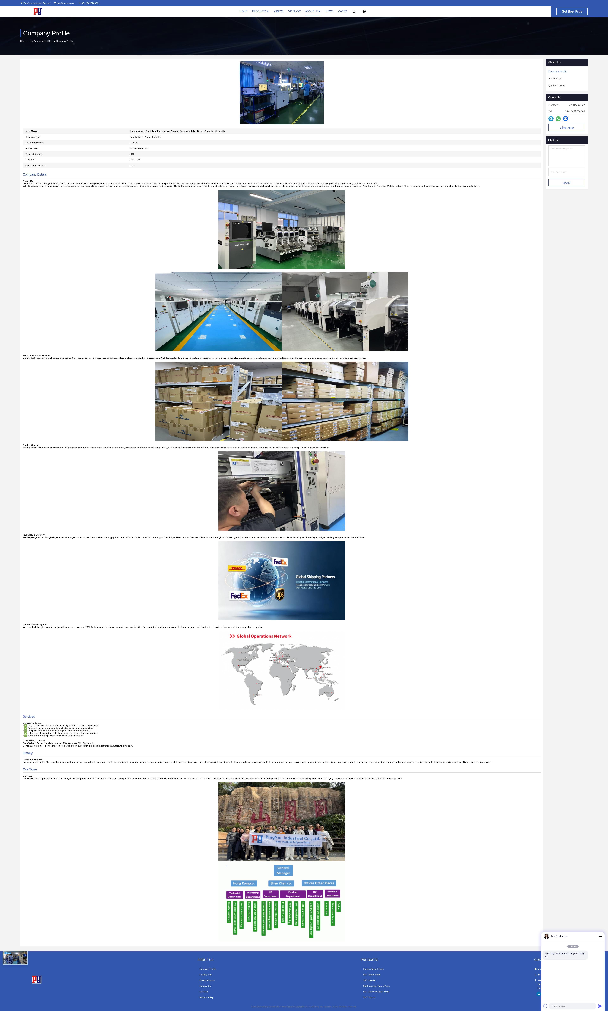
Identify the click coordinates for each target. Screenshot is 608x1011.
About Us (311, 11)
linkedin (538, 994)
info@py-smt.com (66, 3)
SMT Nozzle (369, 997)
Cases (342, 11)
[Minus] (600, 936)
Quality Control (207, 980)
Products (259, 11)
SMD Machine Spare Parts (376, 986)
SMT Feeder (369, 980)
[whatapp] (558, 119)
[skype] (551, 119)
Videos (279, 11)
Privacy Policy (206, 997)
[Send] (600, 1005)
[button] (262, 123)
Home (243, 11)
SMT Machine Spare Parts (376, 991)
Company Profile (208, 969)
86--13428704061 (90, 3)
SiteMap (204, 991)
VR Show (294, 11)
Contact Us (205, 986)
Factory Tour (206, 974)
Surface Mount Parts (373, 969)
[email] (566, 119)
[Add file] (545, 1005)
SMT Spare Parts (371, 974)
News (329, 11)
